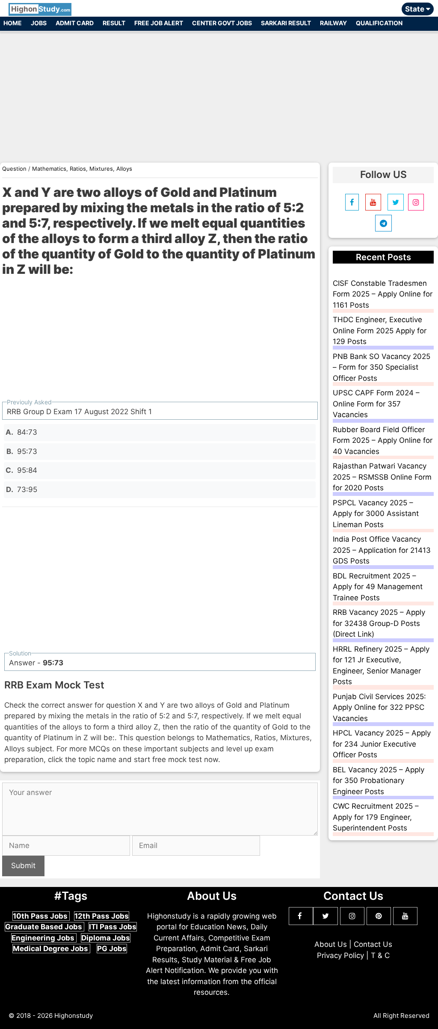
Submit (23, 865)
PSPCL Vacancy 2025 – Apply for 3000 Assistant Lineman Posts (376, 513)
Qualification (379, 23)
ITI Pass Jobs (112, 926)
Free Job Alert (158, 23)
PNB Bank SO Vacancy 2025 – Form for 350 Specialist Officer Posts (381, 367)
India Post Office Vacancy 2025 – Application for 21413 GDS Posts (382, 550)
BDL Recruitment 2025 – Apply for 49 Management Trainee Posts (378, 587)
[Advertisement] (219, 93)
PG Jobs (112, 948)
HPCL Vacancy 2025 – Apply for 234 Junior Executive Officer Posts (382, 744)
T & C (380, 955)
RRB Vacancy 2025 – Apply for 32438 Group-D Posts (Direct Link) (379, 623)
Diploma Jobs (105, 938)
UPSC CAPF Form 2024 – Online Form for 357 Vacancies (376, 403)
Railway (333, 23)
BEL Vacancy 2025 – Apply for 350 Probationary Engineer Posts (378, 780)
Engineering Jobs (44, 938)
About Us (330, 944)
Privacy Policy (340, 955)
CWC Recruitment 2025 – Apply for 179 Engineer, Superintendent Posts (376, 817)
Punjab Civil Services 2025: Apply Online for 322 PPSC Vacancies (379, 707)
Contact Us (373, 944)
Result (114, 23)
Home (12, 23)
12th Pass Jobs (101, 916)
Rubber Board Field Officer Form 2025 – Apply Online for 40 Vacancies (382, 440)
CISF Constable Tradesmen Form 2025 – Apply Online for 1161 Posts (382, 294)
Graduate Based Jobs (44, 926)
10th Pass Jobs (41, 916)
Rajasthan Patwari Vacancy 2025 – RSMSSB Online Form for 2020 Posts (382, 477)
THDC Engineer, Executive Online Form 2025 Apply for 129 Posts (379, 330)
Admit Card (75, 23)
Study (40, 9)
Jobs (39, 23)
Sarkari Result (286, 23)
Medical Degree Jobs (51, 948)
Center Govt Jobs (222, 23)
